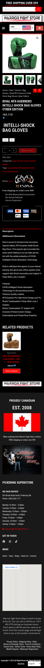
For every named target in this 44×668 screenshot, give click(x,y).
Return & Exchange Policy (14, 644)
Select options (12, 371)
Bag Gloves (17, 161)
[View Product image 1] (7, 80)
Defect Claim (20, 646)
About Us (24, 556)
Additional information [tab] (13, 236)
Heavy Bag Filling (33, 646)
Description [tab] (8, 231)
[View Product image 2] (19, 80)
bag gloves (12, 168)
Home (5, 90)
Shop (11, 556)
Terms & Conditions (32, 644)
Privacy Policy (12, 642)
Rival (11, 181)
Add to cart (28, 150)
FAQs (35, 642)
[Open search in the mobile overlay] (22, 9)
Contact (33, 556)
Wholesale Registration (29, 649)
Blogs (17, 556)
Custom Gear (9, 646)
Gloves (18, 90)
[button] (3, 28)
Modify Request (12, 649)
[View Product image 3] (30, 80)
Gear (11, 90)
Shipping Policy (25, 642)
